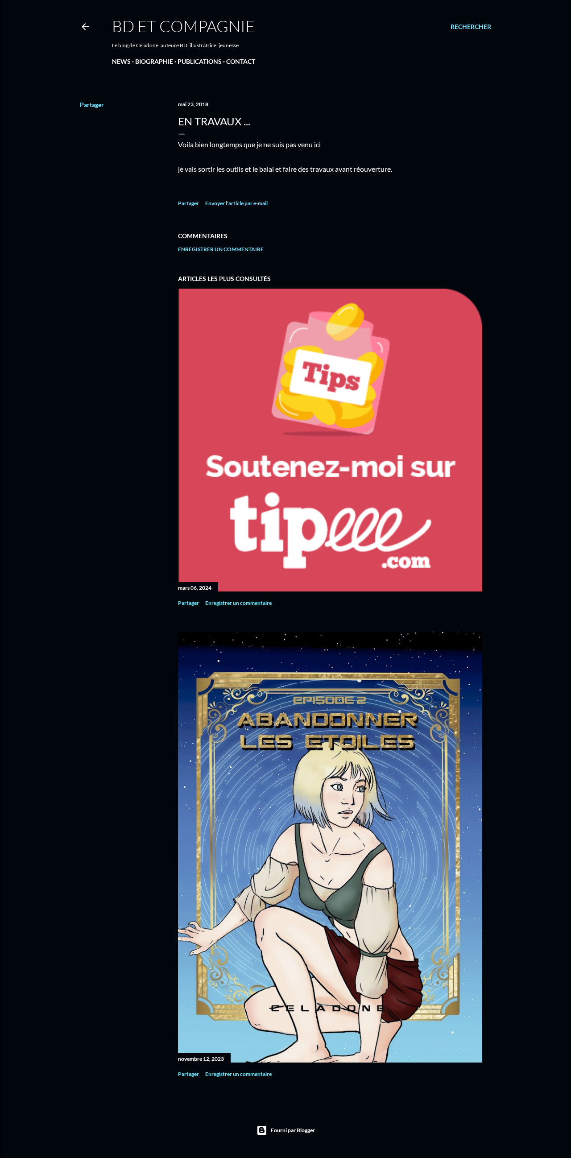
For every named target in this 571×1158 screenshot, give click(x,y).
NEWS (121, 61)
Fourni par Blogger (293, 1130)
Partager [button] (92, 104)
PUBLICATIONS (200, 61)
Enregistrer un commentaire (221, 249)
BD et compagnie (183, 26)
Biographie (154, 61)
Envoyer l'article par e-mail (236, 203)
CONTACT (240, 61)
